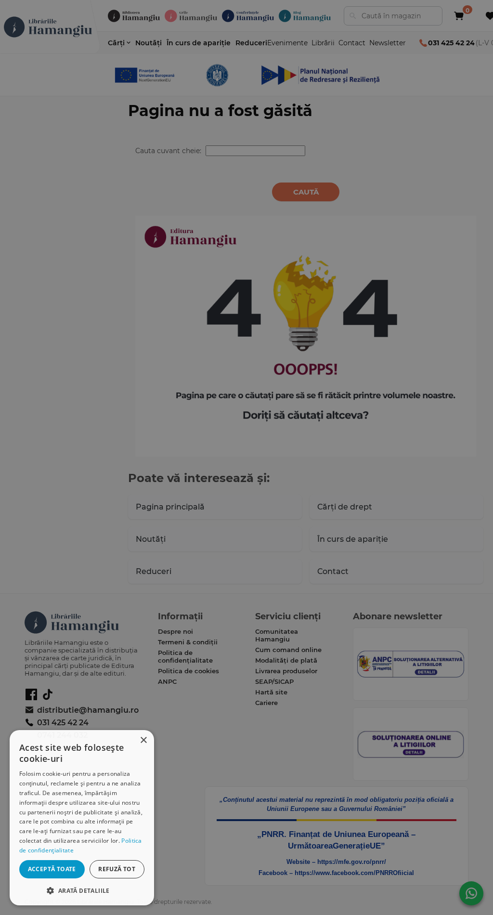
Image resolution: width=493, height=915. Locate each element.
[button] (81, 890)
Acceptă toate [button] (52, 869)
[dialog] (82, 817)
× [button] (143, 740)
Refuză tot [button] (116, 869)
